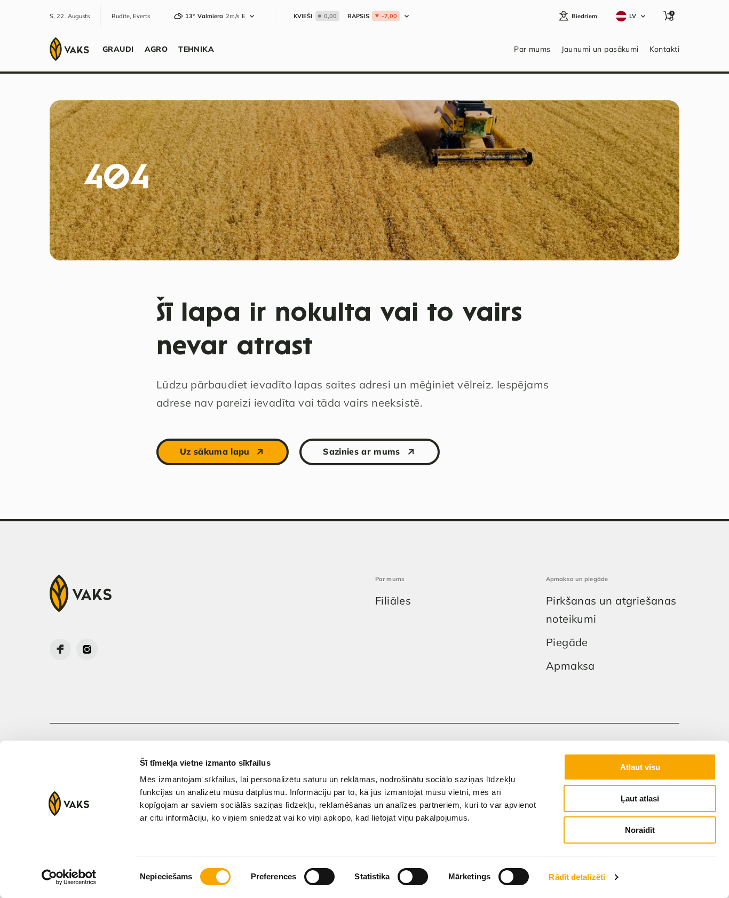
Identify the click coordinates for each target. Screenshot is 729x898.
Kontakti (664, 49)
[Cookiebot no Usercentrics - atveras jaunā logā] (69, 877)
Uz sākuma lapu (214, 451)
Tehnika (196, 49)
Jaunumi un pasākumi (600, 49)
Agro (156, 49)
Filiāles (393, 600)
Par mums (532, 49)
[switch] (319, 876)
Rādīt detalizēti (577, 876)
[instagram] (87, 649)
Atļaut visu (640, 767)
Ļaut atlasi (640, 798)
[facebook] (60, 649)
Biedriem (584, 16)
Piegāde (567, 642)
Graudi (118, 49)
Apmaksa (570, 665)
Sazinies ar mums (361, 451)
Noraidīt (640, 830)
